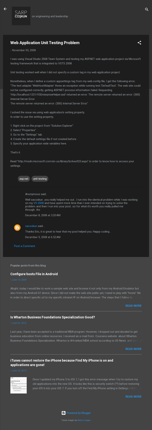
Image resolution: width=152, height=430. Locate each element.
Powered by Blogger (78, 413)
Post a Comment (24, 246)
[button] (139, 43)
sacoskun (31, 226)
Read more (133, 305)
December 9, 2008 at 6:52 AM (42, 237)
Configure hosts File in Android (34, 274)
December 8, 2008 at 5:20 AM (42, 215)
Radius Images (84, 420)
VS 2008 (39, 203)
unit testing (40, 178)
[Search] (147, 10)
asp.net (23, 178)
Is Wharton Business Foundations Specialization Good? (52, 317)
